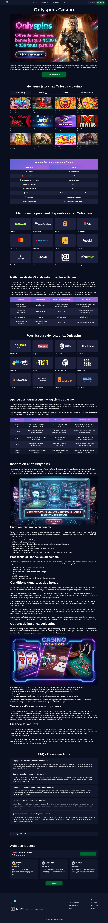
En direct (41, 92)
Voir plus (54, 883)
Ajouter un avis (88, 853)
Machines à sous (86, 92)
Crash (64, 92)
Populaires (19, 92)
